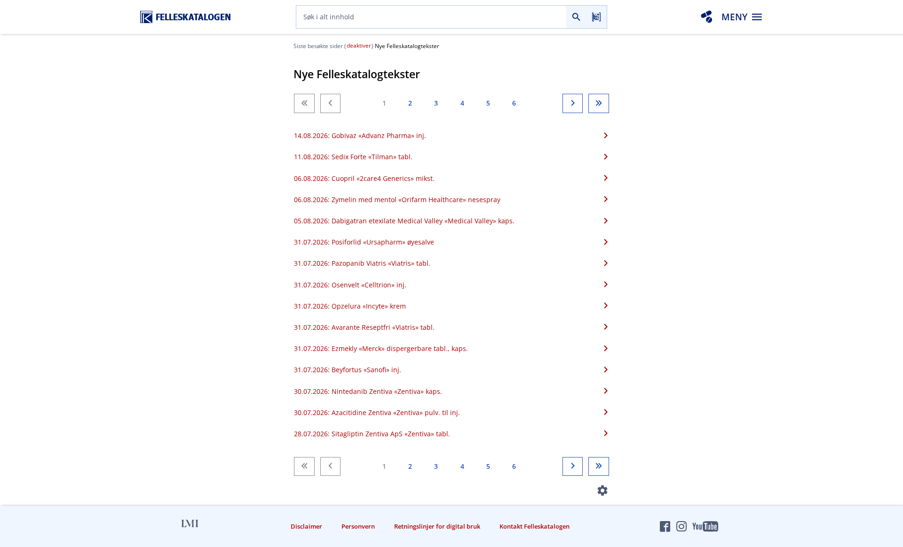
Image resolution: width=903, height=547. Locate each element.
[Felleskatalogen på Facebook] (665, 526)
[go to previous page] (330, 103)
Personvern (358, 526)
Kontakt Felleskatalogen (534, 526)
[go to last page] (598, 103)
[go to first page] (304, 103)
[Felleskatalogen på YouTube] (705, 526)
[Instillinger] (603, 492)
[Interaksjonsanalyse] (706, 17)
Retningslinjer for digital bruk (437, 526)
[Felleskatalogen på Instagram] (681, 526)
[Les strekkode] (596, 17)
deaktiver (359, 45)
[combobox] (431, 17)
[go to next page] (573, 103)
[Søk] (576, 17)
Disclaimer (306, 526)
